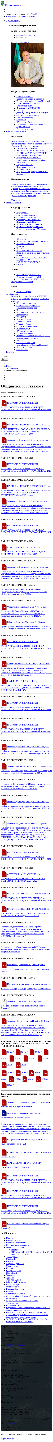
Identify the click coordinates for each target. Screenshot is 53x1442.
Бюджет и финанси (24, 165)
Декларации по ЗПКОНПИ (28, 108)
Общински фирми (24, 331)
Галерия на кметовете (26, 129)
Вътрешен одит (23, 329)
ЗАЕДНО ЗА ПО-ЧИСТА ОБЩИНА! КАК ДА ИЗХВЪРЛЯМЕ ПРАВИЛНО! (27, 1320)
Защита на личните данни (27, 115)
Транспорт (23, 296)
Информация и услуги (16, 131)
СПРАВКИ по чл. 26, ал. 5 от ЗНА (31, 257)
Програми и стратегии (26, 303)
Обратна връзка (28, 16)
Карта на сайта (7, 1439)
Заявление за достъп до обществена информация (31, 194)
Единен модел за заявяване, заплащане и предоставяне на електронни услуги (29, 185)
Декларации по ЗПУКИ (26, 222)
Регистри (20, 110)
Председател (22, 213)
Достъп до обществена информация (32, 113)
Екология (35, 298)
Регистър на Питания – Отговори (31, 229)
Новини (14, 296)
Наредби (20, 248)
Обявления (21, 120)
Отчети (19, 264)
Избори (19, 340)
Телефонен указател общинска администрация (29, 125)
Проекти (15, 146)
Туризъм (32, 296)
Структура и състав (25, 106)
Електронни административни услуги (27, 142)
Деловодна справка (20, 188)
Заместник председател (26, 215)
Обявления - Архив (25, 122)
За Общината (12, 294)
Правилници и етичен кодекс (29, 250)
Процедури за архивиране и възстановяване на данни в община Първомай (31, 160)
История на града (24, 347)
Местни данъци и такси (22, 141)
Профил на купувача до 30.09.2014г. (32, 171)
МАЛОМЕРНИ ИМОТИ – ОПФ (30, 312)
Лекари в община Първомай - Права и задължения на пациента (33, 337)
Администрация (13, 21)
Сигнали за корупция (25, 343)
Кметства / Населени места (28, 103)
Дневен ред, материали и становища (32, 241)
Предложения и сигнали (22, 281)
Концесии (20, 174)
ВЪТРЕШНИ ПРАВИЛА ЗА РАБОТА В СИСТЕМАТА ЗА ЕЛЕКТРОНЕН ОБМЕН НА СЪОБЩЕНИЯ (34, 153)
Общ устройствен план (26, 326)
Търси (4, 359)
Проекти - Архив (24, 169)
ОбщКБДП (21, 317)
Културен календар (24, 117)
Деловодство (22, 315)
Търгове (38, 144)
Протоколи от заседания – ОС (29, 224)
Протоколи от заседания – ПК (29, 226)
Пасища (19, 310)
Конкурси (47, 144)
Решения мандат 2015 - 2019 (28, 277)
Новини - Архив (23, 319)
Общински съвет (13, 202)
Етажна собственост (25, 333)
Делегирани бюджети (25, 167)
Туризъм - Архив (23, 324)
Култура (14, 298)
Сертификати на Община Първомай (32, 345)
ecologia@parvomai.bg (16, 1423)
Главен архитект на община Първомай (33, 101)
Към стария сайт (13, 16)
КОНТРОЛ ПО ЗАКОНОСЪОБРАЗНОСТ (28, 261)
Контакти (15, 200)
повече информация (20, 42)
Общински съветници (26, 217)
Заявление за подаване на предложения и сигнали (29, 192)
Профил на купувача (29, 146)
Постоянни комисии (25, 243)
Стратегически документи (28, 305)
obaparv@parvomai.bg (25, 35)
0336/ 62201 (32, 14)
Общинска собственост (26, 308)
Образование (24, 298)
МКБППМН (42, 296)
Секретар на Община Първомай (30, 99)
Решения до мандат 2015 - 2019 (30, 279)
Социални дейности (15, 1263)
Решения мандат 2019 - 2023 (28, 275)
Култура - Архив (23, 322)
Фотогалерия (22, 349)
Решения (20, 246)
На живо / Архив (23, 292)
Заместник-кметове (24, 96)
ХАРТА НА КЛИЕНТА (26, 148)
